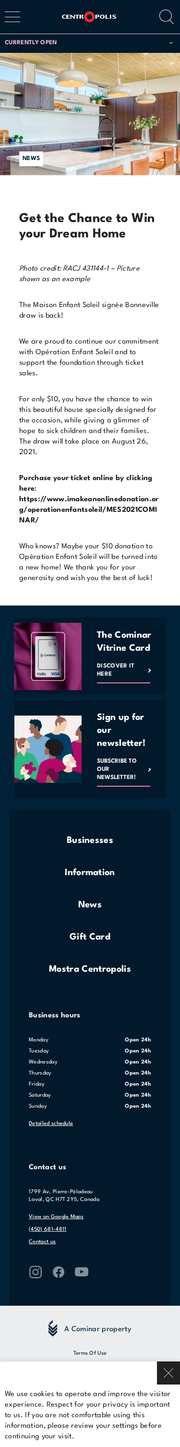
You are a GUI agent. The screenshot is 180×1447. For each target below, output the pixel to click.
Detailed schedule (51, 1123)
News (90, 905)
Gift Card (90, 937)
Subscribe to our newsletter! (117, 769)
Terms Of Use (90, 1353)
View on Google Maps (56, 1217)
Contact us (42, 1242)
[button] (89, 43)
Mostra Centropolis (90, 969)
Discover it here (116, 670)
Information (90, 872)
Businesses (90, 840)
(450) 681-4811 (47, 1229)
